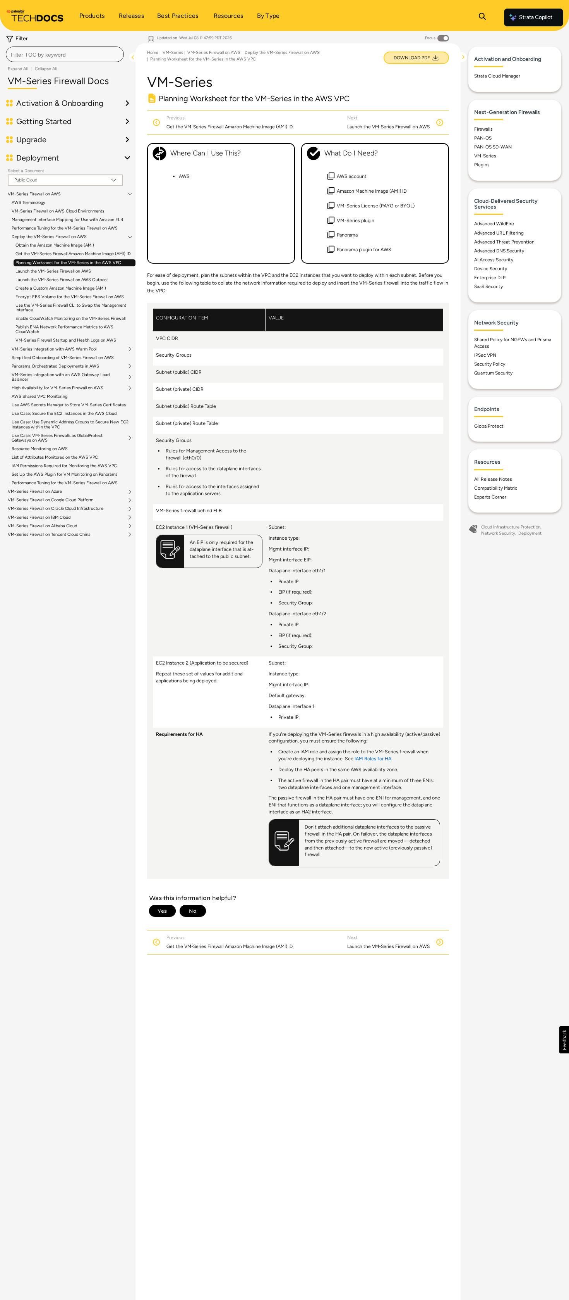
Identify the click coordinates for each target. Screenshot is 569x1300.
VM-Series (173, 52)
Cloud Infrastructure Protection (510, 527)
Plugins (482, 164)
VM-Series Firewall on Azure (35, 491)
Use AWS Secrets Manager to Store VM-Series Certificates (69, 404)
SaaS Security (488, 286)
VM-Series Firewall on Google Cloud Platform (50, 500)
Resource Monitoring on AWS (40, 448)
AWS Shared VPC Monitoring (39, 396)
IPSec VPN (485, 355)
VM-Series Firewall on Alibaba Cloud (42, 526)
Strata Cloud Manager (497, 76)
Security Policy (489, 364)
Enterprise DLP (490, 277)
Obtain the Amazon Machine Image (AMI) (54, 245)
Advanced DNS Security (499, 251)
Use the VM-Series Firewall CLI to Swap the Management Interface (70, 307)
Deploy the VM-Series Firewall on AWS (49, 237)
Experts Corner (490, 497)
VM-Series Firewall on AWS (34, 194)
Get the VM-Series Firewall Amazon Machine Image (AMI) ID (73, 253)
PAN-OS (483, 138)
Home (152, 52)
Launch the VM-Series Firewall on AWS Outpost (61, 279)
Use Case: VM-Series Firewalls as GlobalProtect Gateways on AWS (57, 438)
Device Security (490, 268)
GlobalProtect (489, 426)
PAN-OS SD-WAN (493, 147)
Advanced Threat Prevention (504, 242)
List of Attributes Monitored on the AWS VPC (55, 457)
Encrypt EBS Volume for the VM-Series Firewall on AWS (69, 296)
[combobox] (65, 54)
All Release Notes (493, 479)
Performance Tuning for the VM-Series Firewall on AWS (65, 228)
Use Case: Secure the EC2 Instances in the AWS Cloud (64, 413)
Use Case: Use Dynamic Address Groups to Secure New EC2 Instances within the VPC (70, 424)
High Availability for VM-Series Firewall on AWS (57, 388)
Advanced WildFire (494, 223)
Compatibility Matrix (495, 488)
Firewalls (483, 129)
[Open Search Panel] (482, 17)
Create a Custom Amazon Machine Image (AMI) (60, 288)
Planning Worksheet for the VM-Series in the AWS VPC (68, 262)
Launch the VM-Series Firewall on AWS (53, 271)
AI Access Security (493, 259)
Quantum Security (493, 373)
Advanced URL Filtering (499, 233)
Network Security (498, 533)
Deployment (530, 533)
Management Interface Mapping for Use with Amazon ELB (67, 219)
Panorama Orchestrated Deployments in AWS (55, 366)
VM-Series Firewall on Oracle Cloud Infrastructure (55, 508)
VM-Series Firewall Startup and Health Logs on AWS (65, 340)
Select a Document (26, 170)
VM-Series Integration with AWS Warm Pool (54, 349)
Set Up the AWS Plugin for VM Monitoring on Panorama (65, 474)
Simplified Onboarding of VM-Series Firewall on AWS (63, 357)
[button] (564, 1039)
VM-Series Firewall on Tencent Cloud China (49, 534)
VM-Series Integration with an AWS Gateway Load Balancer (61, 377)
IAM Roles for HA (373, 758)
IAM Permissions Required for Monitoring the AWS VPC (64, 465)
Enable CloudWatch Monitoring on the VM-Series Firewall (70, 318)
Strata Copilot (535, 17)
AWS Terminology (28, 202)
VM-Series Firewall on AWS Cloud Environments (58, 211)
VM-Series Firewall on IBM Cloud (39, 517)
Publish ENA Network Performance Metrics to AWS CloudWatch (64, 329)
